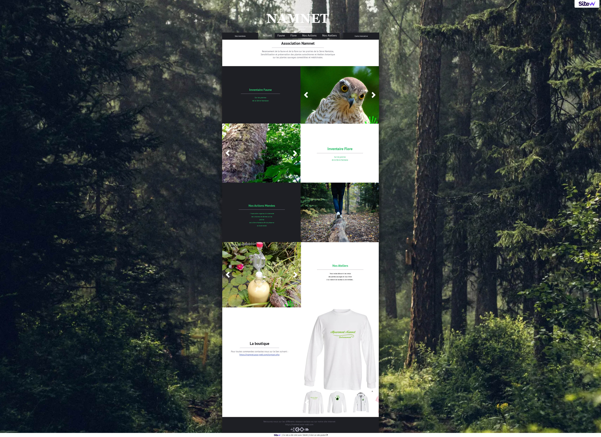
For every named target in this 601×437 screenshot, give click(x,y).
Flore (293, 35)
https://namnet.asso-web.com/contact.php (259, 354)
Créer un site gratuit (318, 435)
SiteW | (295, 435)
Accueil (267, 35)
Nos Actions (309, 35)
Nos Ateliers (329, 35)
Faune (281, 35)
